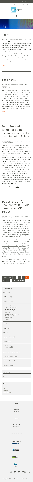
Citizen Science (7, 301)
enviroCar (5, 328)
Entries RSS (6, 390)
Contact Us (16, 424)
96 (19, 277)
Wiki (30, 1)
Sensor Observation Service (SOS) (13, 231)
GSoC (4, 332)
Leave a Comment (25, 141)
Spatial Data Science (8, 361)
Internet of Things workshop (15, 145)
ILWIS (9, 41)
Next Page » (20, 280)
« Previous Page (7, 277)
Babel (5, 35)
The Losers (9, 80)
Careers (16, 418)
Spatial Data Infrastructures (10, 356)
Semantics (8, 317)
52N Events (16, 412)
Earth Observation (10, 307)
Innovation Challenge (8, 337)
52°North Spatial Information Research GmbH (16, 9)
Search (29, 4)
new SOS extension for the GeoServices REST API (16, 223)
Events (16, 409)
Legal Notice (16, 426)
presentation (17, 259)
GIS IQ (4, 376)
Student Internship (8, 365)
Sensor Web (10, 142)
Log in (4, 388)
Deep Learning (9, 347)
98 (27, 277)
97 (23, 277)
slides (17, 187)
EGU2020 (5, 323)
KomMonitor (6, 341)
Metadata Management (11, 314)
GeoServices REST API (9, 233)
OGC (3, 237)
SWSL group (25, 151)
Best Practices (6, 297)
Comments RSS (7, 393)
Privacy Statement (16, 434)
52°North (5, 292)
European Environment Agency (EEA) (14, 246)
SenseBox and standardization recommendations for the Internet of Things (16, 131)
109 (14, 280)
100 (7, 280)
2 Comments (28, 39)
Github (24, 1)
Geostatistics (8, 311)
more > (4, 65)
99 (3, 280)
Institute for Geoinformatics (13, 153)
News (15, 4)
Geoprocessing (9, 309)
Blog (22, 4)
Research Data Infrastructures (10, 352)
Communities (6, 306)
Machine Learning (7, 346)
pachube (17, 180)
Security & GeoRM (10, 316)
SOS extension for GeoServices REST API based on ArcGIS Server (16, 206)
